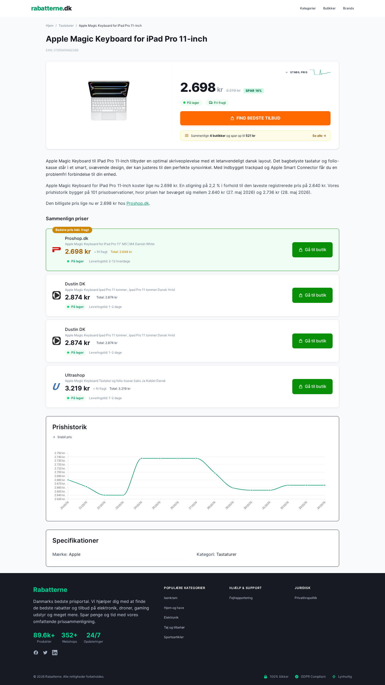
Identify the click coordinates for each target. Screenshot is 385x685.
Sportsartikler (174, 637)
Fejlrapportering (240, 598)
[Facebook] (35, 652)
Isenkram (170, 598)
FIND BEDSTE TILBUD (258, 118)
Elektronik (171, 617)
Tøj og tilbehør (174, 627)
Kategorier (308, 8)
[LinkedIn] (54, 652)
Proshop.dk (137, 203)
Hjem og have (174, 608)
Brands (348, 8)
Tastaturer (66, 25)
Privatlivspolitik (306, 598)
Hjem (49, 25)
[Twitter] (45, 652)
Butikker (329, 8)
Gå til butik (315, 249)
